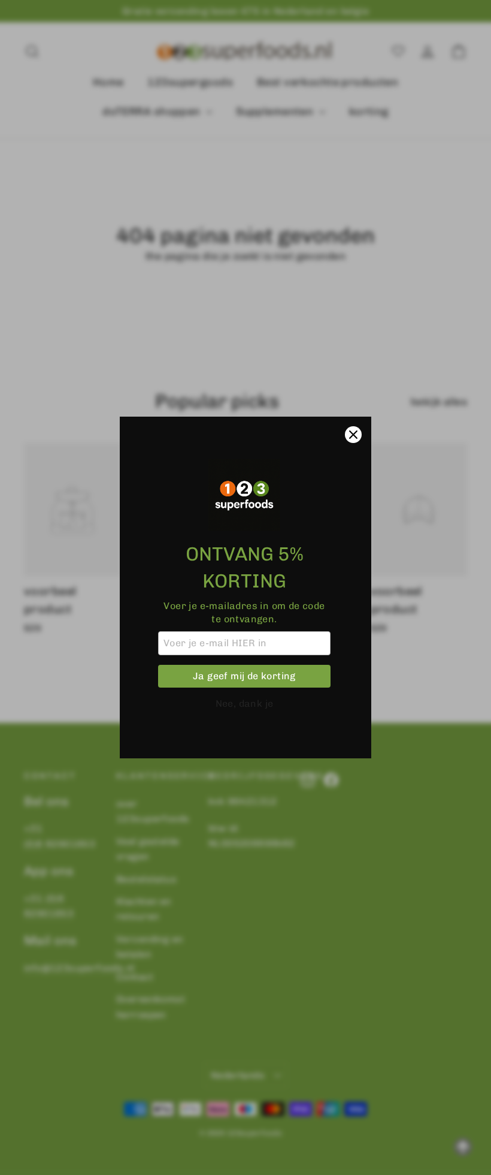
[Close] (353, 434)
